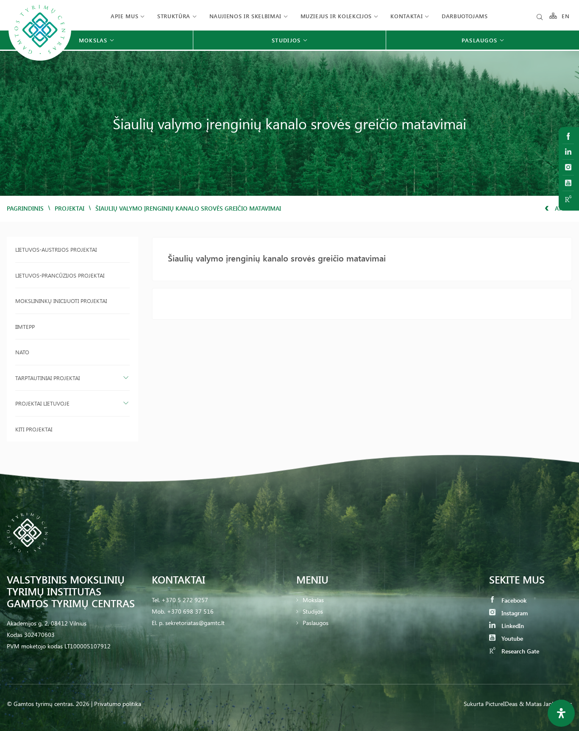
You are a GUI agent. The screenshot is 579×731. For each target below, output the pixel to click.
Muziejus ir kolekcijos (336, 15)
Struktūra (173, 15)
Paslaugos (315, 623)
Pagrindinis (25, 208)
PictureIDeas (501, 704)
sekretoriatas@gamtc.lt (195, 623)
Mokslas (313, 600)
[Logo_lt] (39, 59)
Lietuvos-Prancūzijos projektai (59, 275)
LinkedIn (512, 626)
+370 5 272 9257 (184, 600)
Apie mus (124, 15)
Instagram (514, 613)
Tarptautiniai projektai (47, 377)
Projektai (69, 208)
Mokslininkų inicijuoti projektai (61, 300)
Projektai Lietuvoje (42, 403)
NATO (22, 352)
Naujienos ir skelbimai (245, 15)
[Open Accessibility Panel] (561, 713)
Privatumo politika (117, 704)
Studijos (313, 611)
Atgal (562, 208)
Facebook (513, 600)
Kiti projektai (33, 429)
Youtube (511, 638)
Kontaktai (406, 15)
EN (566, 15)
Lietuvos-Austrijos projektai (56, 249)
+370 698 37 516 (190, 611)
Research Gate (519, 651)
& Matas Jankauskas (545, 704)
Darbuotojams (465, 15)
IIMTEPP (25, 326)
